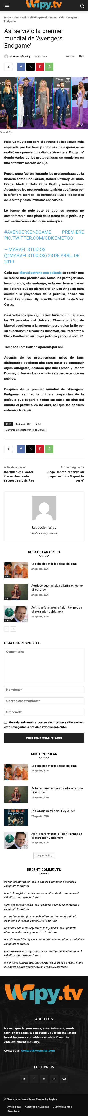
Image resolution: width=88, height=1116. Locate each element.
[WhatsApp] (49, 67)
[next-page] (13, 629)
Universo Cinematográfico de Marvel (25, 429)
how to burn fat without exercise (24, 893)
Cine (16, 17)
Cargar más (43, 855)
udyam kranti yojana (17, 881)
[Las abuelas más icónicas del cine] (16, 570)
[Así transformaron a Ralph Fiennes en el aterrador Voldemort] (16, 614)
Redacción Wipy (21, 56)
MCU (38, 424)
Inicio (7, 17)
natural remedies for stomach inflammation (31, 916)
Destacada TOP (23, 424)
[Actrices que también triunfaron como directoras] (16, 592)
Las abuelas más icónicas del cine (54, 564)
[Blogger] (24, 1079)
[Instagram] (54, 1079)
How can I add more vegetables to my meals (31, 928)
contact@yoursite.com (38, 1050)
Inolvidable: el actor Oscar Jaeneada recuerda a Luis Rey (19, 476)
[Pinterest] (40, 67)
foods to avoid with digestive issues (25, 951)
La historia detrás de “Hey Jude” (53, 811)
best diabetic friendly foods (20, 939)
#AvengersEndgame (27, 232)
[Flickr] (44, 1079)
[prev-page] (6, 629)
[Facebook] (21, 67)
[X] (30, 67)
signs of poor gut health (18, 905)
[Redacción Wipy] (6, 56)
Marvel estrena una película (40, 273)
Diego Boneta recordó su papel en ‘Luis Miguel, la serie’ (65, 476)
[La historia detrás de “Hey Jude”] (16, 817)
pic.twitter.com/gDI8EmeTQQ (38, 238)
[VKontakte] (64, 1079)
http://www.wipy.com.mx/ (44, 533)
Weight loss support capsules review (26, 962)
